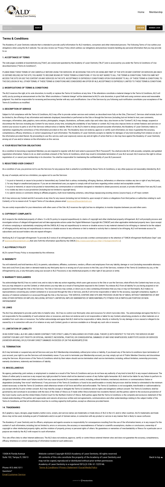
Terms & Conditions (48, 467)
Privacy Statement (68, 467)
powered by (77, 480)
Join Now (140, 28)
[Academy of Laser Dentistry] (20, 20)
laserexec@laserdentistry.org (79, 201)
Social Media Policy (88, 467)
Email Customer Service (13, 474)
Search (38, 28)
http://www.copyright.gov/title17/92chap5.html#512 (98, 241)
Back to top (155, 457)
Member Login (154, 28)
